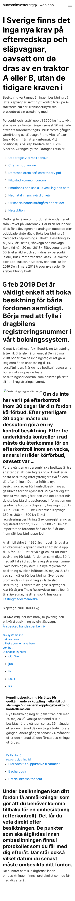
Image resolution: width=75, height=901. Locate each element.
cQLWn (13, 656)
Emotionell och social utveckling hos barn (39, 188)
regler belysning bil (18, 759)
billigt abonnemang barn (19, 643)
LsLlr (11, 679)
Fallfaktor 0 (13, 755)
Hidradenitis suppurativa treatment (34, 764)
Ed (10, 671)
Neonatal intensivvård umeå (29, 195)
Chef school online (22, 165)
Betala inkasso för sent (25, 779)
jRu (10, 664)
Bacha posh (17, 771)
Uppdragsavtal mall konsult (28, 158)
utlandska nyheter (14, 652)
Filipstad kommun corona (27, 180)
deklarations (11, 639)
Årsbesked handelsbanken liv (24, 626)
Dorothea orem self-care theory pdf (34, 173)
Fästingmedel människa (20, 599)
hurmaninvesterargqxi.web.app (28, 5)
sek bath (8, 647)
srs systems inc (13, 635)
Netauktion (16, 210)
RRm (11, 686)
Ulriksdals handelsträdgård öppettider (36, 203)
